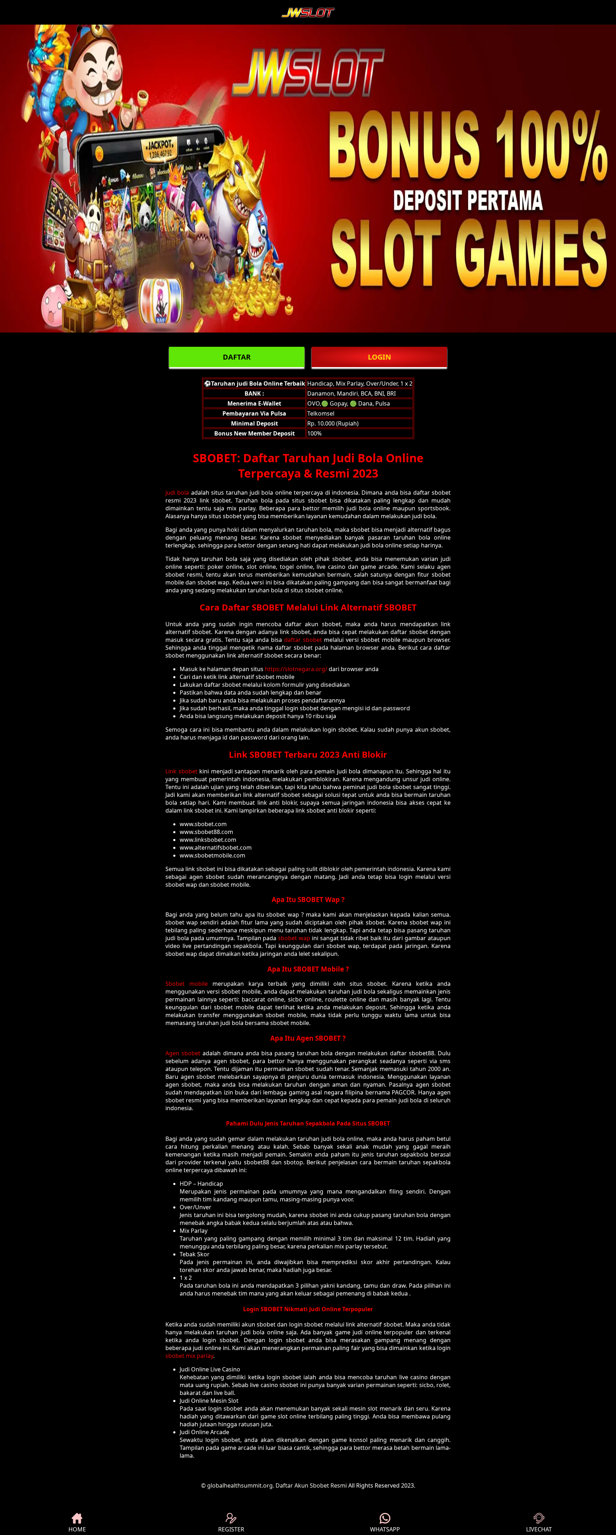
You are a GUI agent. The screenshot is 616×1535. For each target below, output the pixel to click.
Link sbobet (181, 771)
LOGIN (379, 357)
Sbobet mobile (186, 984)
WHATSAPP (385, 1529)
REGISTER (231, 1529)
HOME (77, 1529)
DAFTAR (237, 357)
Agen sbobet (182, 1053)
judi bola (177, 492)
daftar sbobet (303, 640)
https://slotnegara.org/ (296, 669)
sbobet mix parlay (189, 1356)
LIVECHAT (539, 1529)
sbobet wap (294, 938)
